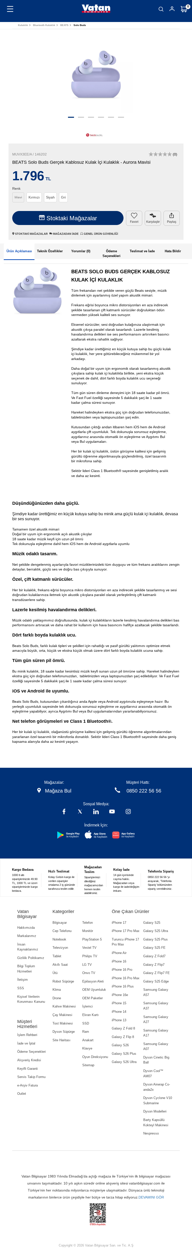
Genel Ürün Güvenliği (100, 233)
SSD (85, 1023)
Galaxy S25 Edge (156, 981)
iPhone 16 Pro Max (126, 978)
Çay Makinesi (62, 1015)
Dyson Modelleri (154, 1111)
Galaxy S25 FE (154, 948)
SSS (20, 988)
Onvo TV (88, 973)
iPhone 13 (119, 1020)
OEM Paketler (92, 998)
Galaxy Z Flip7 (153, 964)
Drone (56, 998)
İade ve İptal (26, 1043)
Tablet (56, 956)
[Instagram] (128, 812)
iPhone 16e (120, 995)
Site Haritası (61, 1040)
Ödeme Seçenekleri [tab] (111, 253)
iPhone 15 (119, 1003)
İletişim (22, 980)
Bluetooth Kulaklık (44, 25)
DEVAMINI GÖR (151, 1197)
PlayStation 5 (92, 939)
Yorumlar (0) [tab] (80, 251)
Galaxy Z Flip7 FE (156, 973)
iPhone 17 (119, 922)
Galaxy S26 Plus (124, 1054)
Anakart (88, 1040)
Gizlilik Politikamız (30, 958)
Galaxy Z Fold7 (154, 956)
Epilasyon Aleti (93, 981)
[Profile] (172, 9)
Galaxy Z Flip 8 (123, 1037)
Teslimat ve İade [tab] (142, 251)
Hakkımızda (26, 928)
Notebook (59, 939)
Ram (85, 1032)
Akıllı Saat (60, 964)
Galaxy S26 (120, 1045)
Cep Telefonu (62, 931)
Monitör (87, 931)
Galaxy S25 (151, 922)
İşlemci (87, 1006)
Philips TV (89, 956)
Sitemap (88, 1065)
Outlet (21, 1094)
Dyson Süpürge (63, 1032)
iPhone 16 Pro (122, 970)
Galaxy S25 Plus (155, 939)
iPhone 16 (119, 961)
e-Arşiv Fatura (27, 1085)
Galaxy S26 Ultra (124, 1062)
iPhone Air (119, 953)
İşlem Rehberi (27, 1035)
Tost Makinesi (62, 1023)
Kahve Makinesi (64, 1006)
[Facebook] (64, 812)
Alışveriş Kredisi (29, 1060)
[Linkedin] (96, 812)
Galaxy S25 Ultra (155, 931)
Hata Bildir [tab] (173, 251)
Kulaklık (23, 25)
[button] (71, 117)
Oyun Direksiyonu (95, 1057)
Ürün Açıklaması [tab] (19, 251)
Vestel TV (89, 948)
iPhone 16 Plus (123, 986)
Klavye (87, 1048)
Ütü (55, 973)
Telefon (87, 922)
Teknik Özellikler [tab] (50, 251)
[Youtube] (112, 812)
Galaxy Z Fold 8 (123, 1028)
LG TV (87, 964)
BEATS (64, 25)
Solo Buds (80, 25)
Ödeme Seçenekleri (31, 1052)
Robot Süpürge (63, 981)
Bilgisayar (59, 922)
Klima (56, 990)
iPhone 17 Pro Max (126, 931)
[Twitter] (80, 812)
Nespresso (151, 1133)
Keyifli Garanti (27, 1068)
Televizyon (60, 948)
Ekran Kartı (90, 1015)
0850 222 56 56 (143, 791)
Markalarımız (26, 936)
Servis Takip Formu (31, 1077)
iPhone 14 (119, 1012)
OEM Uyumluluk (94, 990)
